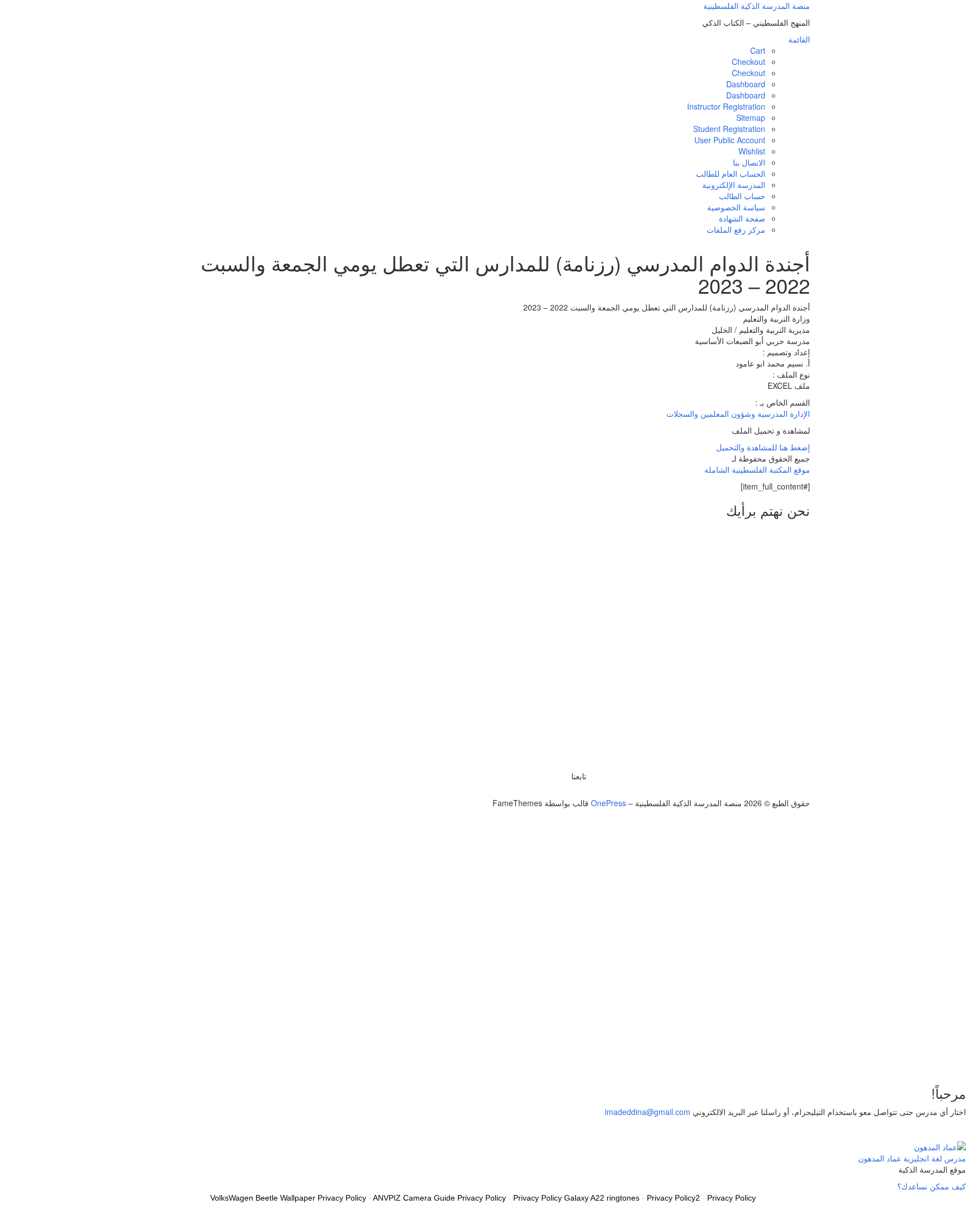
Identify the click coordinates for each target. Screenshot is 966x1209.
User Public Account (729, 139)
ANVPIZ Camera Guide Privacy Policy (439, 1197)
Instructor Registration (726, 106)
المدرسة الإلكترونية (733, 184)
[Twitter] (583, 791)
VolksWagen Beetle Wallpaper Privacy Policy (288, 1197)
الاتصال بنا (749, 162)
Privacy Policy (731, 1197)
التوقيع (920, 1058)
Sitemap (750, 117)
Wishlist (751, 151)
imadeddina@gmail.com (647, 1111)
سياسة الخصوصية (736, 207)
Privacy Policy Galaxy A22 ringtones (576, 1197)
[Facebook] (577, 791)
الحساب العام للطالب (730, 173)
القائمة (799, 39)
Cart (757, 50)
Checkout (748, 61)
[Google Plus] (571, 791)
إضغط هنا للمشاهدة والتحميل (763, 447)
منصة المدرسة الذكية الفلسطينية (756, 5)
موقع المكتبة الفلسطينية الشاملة (757, 469)
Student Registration (729, 128)
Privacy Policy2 (673, 1197)
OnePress (608, 802)
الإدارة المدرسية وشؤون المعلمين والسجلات (738, 413)
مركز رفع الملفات (736, 229)
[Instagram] (565, 791)
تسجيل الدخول (885, 1058)
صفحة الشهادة (742, 218)
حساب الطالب (742, 195)
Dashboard (745, 84)
